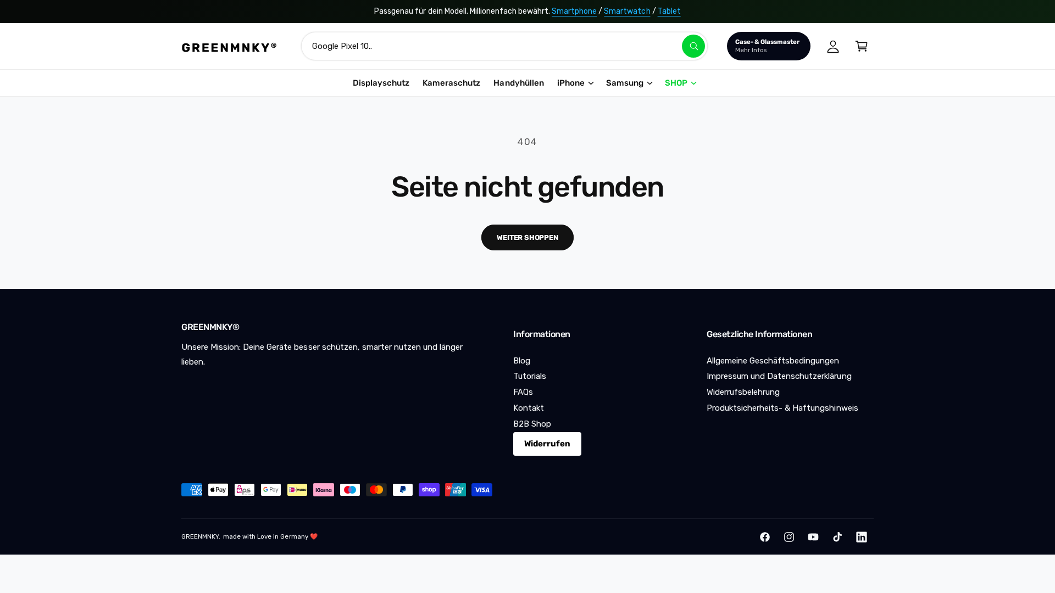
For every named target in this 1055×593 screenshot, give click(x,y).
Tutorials (529, 376)
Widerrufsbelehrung (743, 392)
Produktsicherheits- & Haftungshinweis (782, 408)
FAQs (523, 392)
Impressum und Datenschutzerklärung (779, 376)
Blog (521, 361)
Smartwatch (627, 11)
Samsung (624, 83)
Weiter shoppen (527, 237)
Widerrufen (547, 444)
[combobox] (504, 46)
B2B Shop (532, 424)
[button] (861, 46)
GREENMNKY (200, 536)
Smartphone (574, 11)
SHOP (676, 83)
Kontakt (528, 408)
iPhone (571, 83)
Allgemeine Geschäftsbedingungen (773, 361)
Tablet (669, 11)
